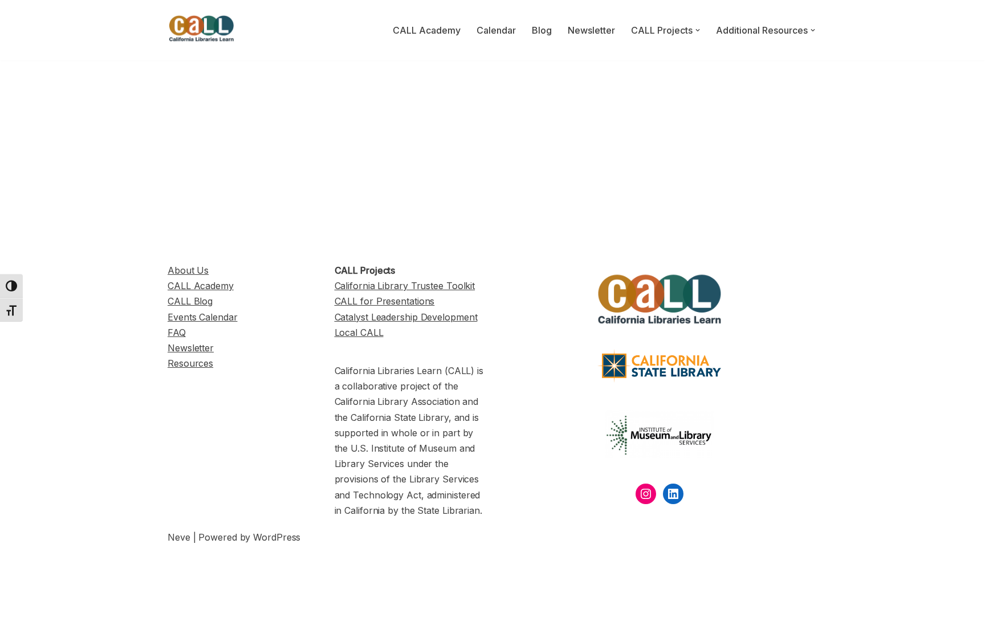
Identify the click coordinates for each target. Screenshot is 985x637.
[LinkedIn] (673, 494)
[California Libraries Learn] (202, 30)
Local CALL (359, 332)
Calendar (496, 30)
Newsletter (591, 30)
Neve (179, 537)
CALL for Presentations (385, 301)
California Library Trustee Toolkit (405, 285)
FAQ (177, 332)
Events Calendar (203, 317)
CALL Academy (427, 30)
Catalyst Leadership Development (406, 317)
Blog (542, 30)
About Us (188, 270)
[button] (697, 30)
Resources (190, 363)
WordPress (276, 537)
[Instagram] (646, 494)
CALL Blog (190, 301)
